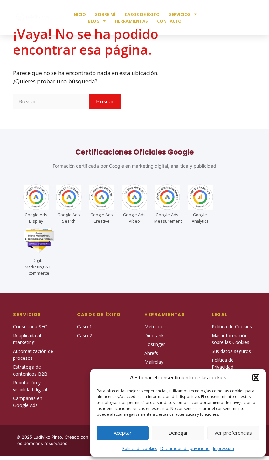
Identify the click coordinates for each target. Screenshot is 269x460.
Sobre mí (105, 14)
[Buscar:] (51, 101)
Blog (94, 21)
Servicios (180, 14)
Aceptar (123, 433)
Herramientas (131, 21)
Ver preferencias (233, 433)
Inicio (79, 14)
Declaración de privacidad (185, 448)
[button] (256, 377)
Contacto (169, 21)
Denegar (178, 433)
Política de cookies (139, 448)
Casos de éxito (142, 14)
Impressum (223, 448)
